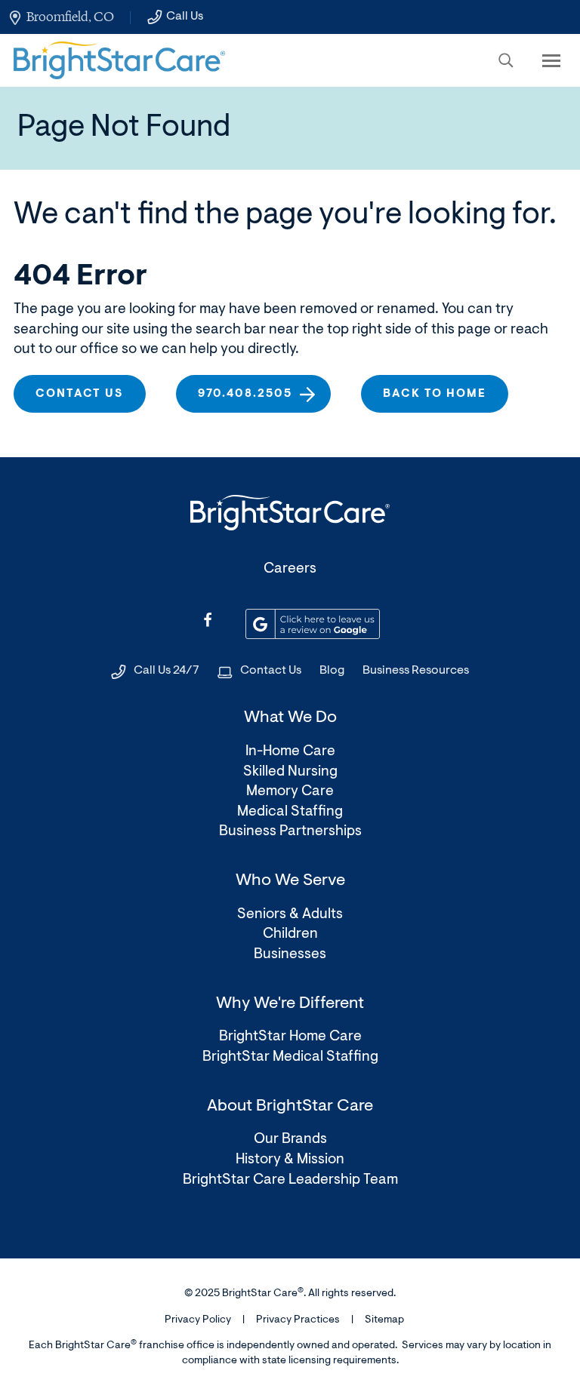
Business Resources (415, 671)
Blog (331, 671)
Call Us (184, 17)
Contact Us (270, 671)
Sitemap (384, 1320)
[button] (506, 60)
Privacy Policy (198, 1320)
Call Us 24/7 (166, 671)
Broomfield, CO (70, 16)
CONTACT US (79, 394)
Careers (290, 569)
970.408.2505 (245, 394)
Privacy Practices (298, 1320)
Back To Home (434, 394)
